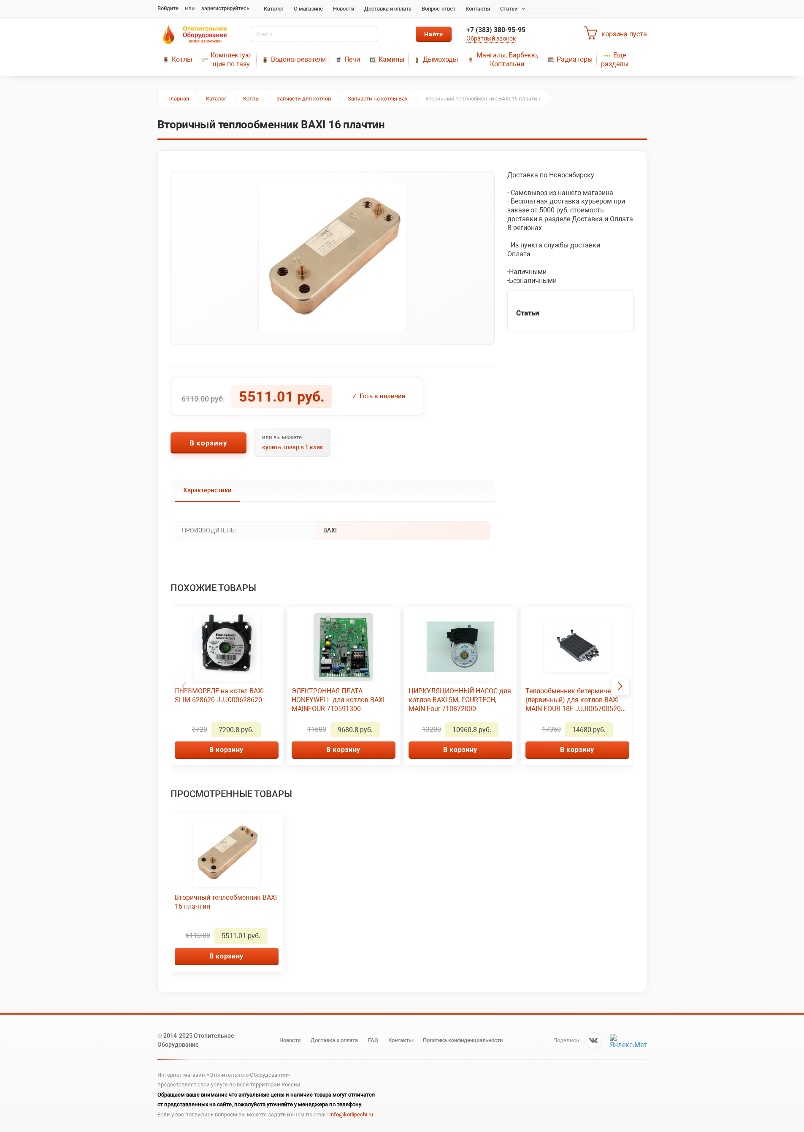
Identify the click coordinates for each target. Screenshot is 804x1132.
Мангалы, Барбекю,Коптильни (507, 59)
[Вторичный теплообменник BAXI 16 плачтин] (333, 258)
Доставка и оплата (387, 8)
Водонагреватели (298, 59)
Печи (352, 59)
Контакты (478, 8)
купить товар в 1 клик (292, 447)
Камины (391, 59)
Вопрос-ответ (438, 8)
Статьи (508, 8)
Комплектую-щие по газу (231, 59)
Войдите (168, 8)
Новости (343, 8)
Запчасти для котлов (303, 98)
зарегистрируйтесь (225, 8)
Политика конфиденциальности (463, 1040)
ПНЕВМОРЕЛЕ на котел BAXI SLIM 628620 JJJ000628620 (219, 695)
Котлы (182, 59)
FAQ (373, 1040)
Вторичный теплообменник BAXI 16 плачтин (226, 901)
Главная (178, 98)
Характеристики (207, 490)
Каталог (274, 8)
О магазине (308, 8)
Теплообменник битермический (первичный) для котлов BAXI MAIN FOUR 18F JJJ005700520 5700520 (575, 700)
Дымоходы (440, 59)
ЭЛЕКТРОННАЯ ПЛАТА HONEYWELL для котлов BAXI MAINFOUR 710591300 (338, 700)
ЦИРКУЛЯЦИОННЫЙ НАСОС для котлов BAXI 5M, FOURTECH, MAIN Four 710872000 (460, 700)
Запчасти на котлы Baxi (378, 98)
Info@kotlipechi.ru (351, 1114)
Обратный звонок (491, 38)
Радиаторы (575, 59)
